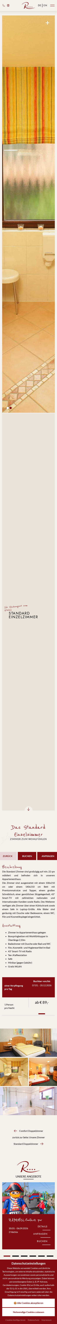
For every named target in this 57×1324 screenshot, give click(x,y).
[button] (8, 408)
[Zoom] (28, 214)
